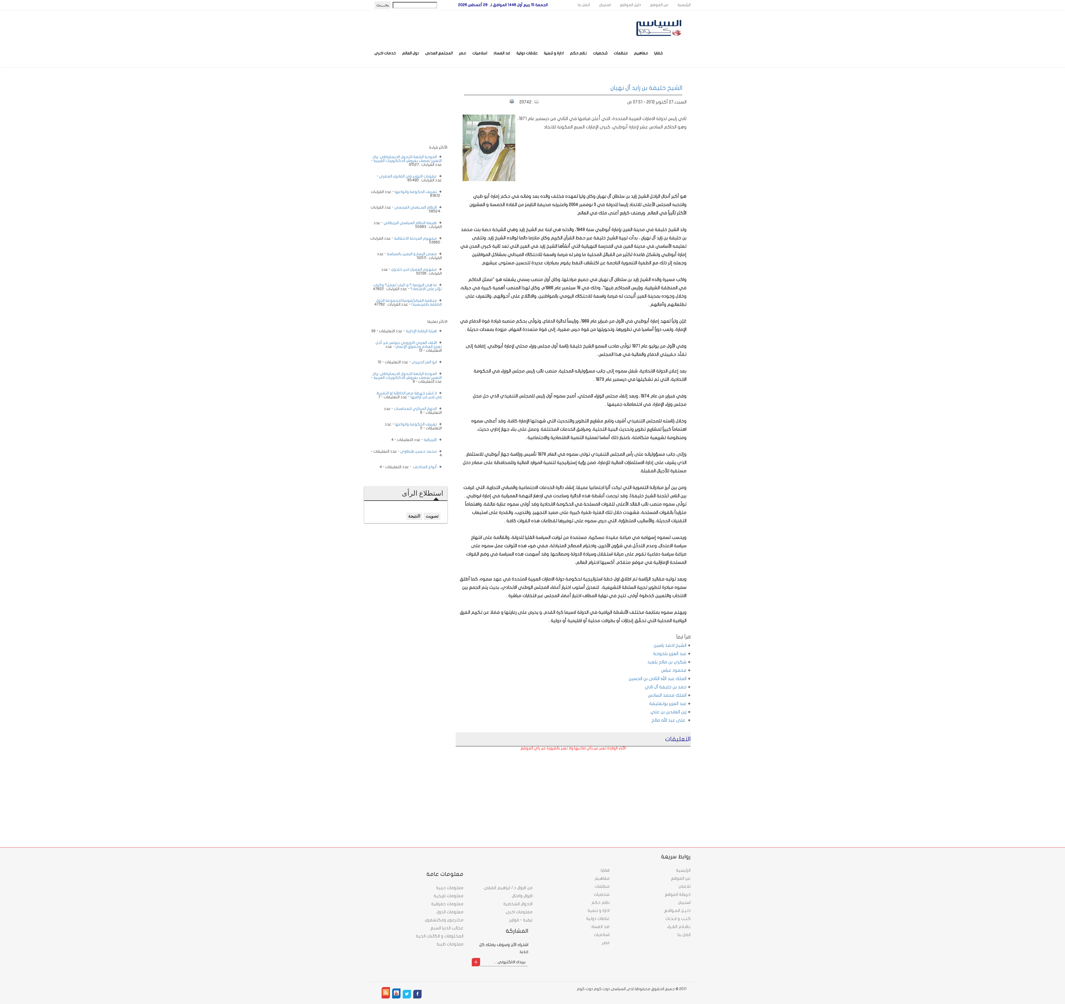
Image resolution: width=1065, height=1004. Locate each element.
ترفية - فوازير (520, 920)
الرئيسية (684, 5)
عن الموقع (659, 5)
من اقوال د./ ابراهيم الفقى (508, 888)
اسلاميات (479, 53)
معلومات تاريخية (448, 896)
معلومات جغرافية (447, 904)
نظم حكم (578, 53)
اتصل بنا (584, 5)
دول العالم (410, 53)
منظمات (621, 53)
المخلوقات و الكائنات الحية (439, 936)
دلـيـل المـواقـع (677, 910)
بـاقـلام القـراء (679, 926)
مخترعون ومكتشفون (444, 920)
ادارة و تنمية (554, 53)
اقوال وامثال (522, 896)
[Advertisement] (644, 788)
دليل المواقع (630, 5)
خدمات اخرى (385, 53)
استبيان (605, 5)
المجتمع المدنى (439, 53)
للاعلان (685, 886)
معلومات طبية (450, 944)
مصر (462, 53)
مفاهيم (641, 53)
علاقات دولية (527, 53)
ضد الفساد (501, 53)
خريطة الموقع (678, 894)
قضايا (658, 53)
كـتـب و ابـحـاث (678, 918)
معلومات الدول (450, 912)
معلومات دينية (449, 888)
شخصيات (600, 53)
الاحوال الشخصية (517, 904)
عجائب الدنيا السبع (446, 928)
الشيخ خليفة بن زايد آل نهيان (646, 88)
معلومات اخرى (519, 912)
